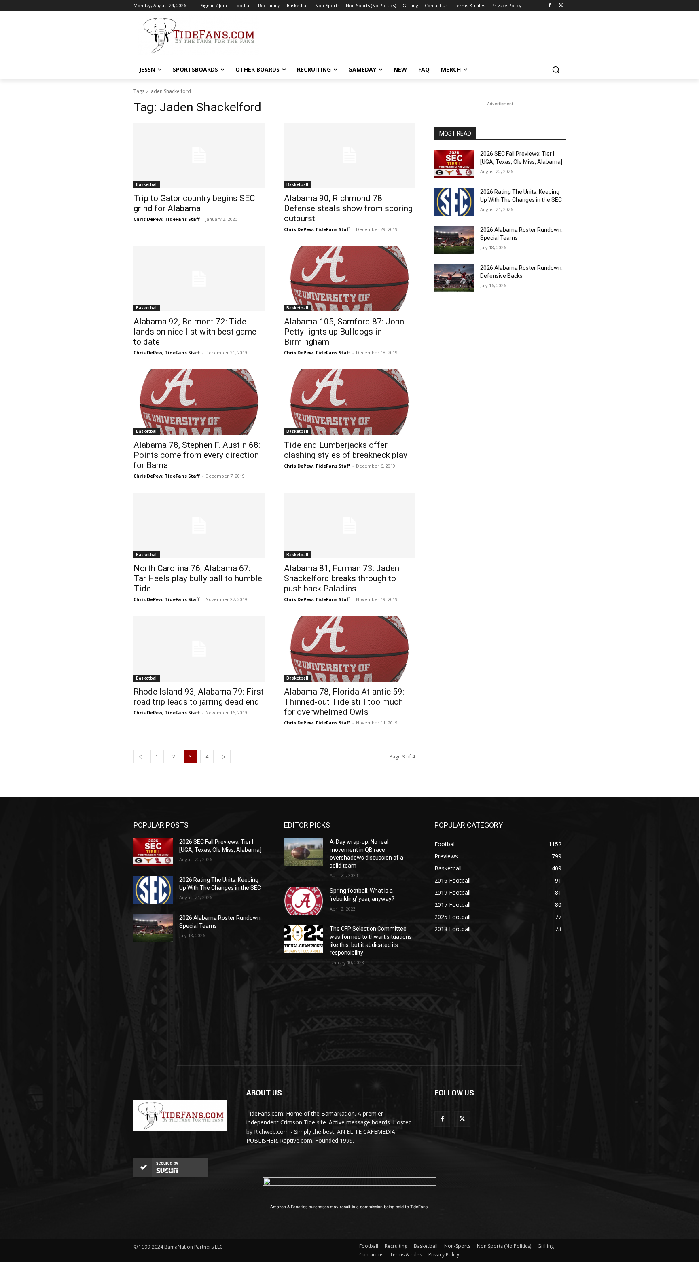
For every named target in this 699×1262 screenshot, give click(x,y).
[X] (561, 6)
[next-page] (224, 756)
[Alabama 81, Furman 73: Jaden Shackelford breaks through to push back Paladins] (349, 525)
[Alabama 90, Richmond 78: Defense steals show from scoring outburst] (349, 155)
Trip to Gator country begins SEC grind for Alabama (194, 203)
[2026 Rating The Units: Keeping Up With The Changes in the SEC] (454, 202)
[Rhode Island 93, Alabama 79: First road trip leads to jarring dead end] (199, 649)
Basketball (147, 184)
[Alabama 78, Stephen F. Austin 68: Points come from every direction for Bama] (199, 402)
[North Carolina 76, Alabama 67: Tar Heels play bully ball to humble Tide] (199, 525)
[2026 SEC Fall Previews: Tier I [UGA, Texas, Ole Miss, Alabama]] (454, 164)
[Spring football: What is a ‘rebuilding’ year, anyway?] (303, 901)
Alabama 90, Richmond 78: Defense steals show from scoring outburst (348, 208)
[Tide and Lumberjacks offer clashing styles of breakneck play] (349, 402)
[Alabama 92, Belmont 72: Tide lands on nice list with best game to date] (199, 278)
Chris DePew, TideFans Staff (166, 219)
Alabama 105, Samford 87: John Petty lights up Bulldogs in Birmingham (344, 332)
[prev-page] (140, 756)
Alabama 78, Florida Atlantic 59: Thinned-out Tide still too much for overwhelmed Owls (344, 702)
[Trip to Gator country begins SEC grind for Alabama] (199, 155)
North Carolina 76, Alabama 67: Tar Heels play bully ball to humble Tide (197, 578)
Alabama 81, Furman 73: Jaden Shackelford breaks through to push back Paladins (341, 578)
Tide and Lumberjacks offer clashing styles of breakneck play (345, 450)
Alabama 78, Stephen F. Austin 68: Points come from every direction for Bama (196, 455)
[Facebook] (549, 6)
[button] (556, 69)
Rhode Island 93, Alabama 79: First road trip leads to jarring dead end (198, 697)
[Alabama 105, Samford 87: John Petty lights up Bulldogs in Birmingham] (349, 278)
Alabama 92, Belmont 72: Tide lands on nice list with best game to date (194, 332)
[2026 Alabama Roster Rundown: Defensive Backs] (454, 278)
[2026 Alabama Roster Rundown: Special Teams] (454, 240)
